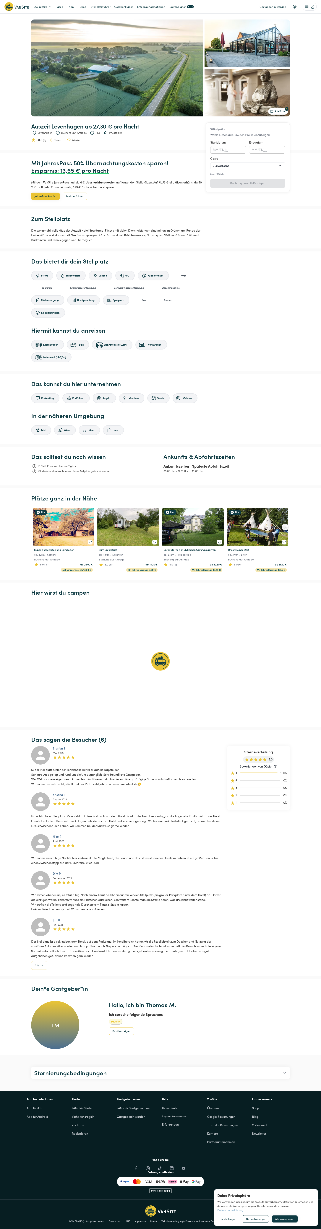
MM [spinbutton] (215, 150)
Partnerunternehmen (221, 1142)
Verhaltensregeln (83, 1117)
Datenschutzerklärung (230, 1210)
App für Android (37, 1117)
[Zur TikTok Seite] (159, 1167)
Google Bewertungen (221, 1117)
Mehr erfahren (74, 196)
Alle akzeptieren (284, 1219)
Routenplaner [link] (181, 7)
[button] (294, 6)
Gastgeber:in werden (131, 1117)
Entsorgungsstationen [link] (151, 7)
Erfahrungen (170, 1124)
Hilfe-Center (170, 1108)
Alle (37, 965)
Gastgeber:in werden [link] (273, 7)
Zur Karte (78, 1125)
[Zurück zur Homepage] (16, 6)
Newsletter (259, 1134)
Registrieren (80, 1134)
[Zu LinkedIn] (171, 1167)
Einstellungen (228, 1219)
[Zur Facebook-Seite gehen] (135, 1167)
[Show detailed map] (160, 661)
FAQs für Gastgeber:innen (134, 1108)
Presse (153, 1221)
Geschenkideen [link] (124, 7)
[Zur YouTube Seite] (183, 1167)
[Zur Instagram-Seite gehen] (147, 1167)
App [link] (71, 7)
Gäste (214, 159)
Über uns (213, 1108)
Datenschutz (115, 1221)
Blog (255, 1117)
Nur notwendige (255, 1219)
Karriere (212, 1134)
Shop (255, 1108)
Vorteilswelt (259, 1125)
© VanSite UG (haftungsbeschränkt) (86, 1221)
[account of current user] (310, 7)
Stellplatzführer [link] (100, 7)
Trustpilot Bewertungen (222, 1125)
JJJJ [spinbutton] (227, 150)
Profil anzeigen (121, 1031)
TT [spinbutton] (221, 150)
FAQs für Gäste (82, 1108)
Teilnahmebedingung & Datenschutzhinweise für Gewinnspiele (192, 1221)
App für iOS (34, 1108)
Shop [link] (83, 7)
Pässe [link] (59, 7)
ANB (128, 1221)
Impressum (140, 1221)
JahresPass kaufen (45, 196)
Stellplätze (40, 7)
